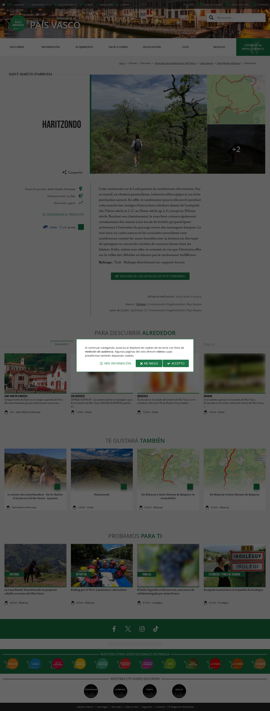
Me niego (151, 363)
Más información (117, 363)
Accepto (178, 363)
